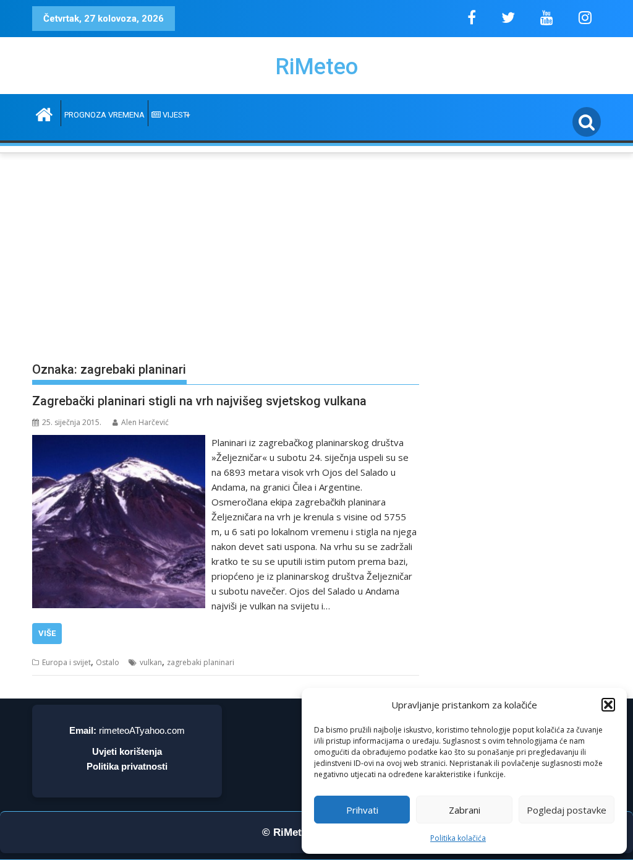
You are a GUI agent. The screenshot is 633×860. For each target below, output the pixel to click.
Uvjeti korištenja (127, 751)
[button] (608, 705)
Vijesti (175, 114)
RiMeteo (316, 67)
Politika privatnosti (127, 766)
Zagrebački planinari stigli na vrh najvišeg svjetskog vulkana (199, 400)
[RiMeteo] (44, 113)
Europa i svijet (66, 662)
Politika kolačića (458, 838)
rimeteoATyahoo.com (142, 730)
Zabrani (464, 810)
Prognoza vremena (104, 114)
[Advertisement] (316, 248)
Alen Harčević (145, 422)
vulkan (151, 662)
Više (47, 633)
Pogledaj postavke (566, 810)
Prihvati (362, 810)
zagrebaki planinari (200, 662)
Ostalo (107, 662)
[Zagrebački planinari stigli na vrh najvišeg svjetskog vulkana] (118, 442)
